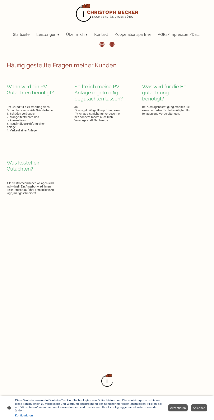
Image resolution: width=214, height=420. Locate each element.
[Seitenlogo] (107, 13)
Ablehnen (199, 408)
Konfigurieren (24, 415)
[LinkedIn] (112, 44)
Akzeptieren (178, 408)
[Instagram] (101, 44)
